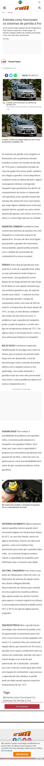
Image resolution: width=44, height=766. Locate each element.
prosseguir (22, 754)
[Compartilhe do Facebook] (6, 76)
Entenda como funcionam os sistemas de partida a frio (19, 699)
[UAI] (20, 2)
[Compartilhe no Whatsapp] (15, 76)
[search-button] (39, 7)
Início (3, 12)
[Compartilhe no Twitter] (11, 76)
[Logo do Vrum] (22, 8)
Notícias (10, 12)
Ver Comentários (22, 706)
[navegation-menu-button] (4, 7)
